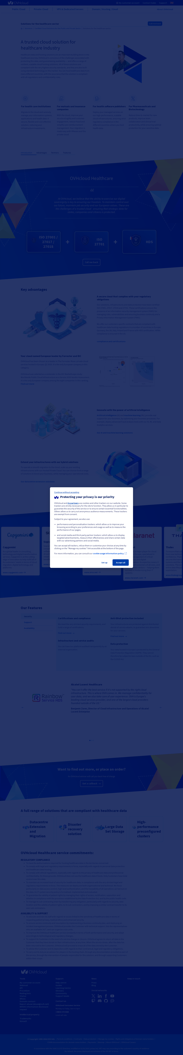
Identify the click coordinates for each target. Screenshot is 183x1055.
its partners (73, 503)
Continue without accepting (66, 492)
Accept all (120, 562)
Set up (104, 562)
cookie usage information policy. (108, 553)
